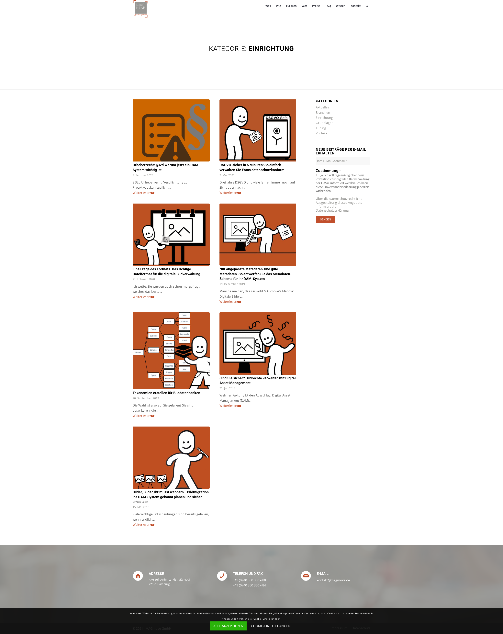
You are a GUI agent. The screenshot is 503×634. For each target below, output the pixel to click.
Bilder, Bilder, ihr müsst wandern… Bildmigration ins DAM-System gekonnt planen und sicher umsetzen (171, 497)
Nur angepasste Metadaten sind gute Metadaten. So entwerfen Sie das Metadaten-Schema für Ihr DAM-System (255, 274)
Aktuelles (322, 107)
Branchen (323, 112)
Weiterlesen (141, 193)
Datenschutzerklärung (332, 210)
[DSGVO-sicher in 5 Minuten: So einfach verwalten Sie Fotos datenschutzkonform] (257, 130)
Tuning (321, 128)
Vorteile (321, 133)
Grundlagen (324, 123)
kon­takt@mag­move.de (333, 580)
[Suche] (366, 6)
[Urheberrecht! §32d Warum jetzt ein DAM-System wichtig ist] (171, 130)
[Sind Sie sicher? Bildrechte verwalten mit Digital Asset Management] (257, 343)
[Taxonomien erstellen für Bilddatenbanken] (171, 350)
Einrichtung (324, 118)
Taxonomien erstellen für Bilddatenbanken (166, 393)
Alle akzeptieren (228, 626)
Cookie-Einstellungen (271, 626)
